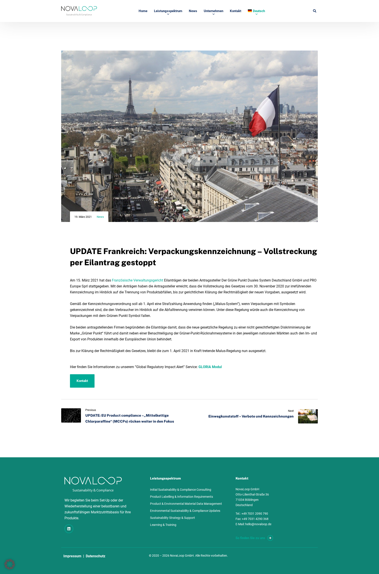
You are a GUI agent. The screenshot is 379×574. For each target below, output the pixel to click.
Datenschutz (95, 556)
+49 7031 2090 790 (254, 513)
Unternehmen (213, 11)
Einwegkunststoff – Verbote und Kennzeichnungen (251, 416)
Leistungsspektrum (168, 11)
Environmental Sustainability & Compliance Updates (185, 510)
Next (291, 410)
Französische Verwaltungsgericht (137, 280)
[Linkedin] (68, 528)
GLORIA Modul (210, 367)
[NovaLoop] (79, 11)
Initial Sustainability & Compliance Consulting (180, 489)
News (193, 11)
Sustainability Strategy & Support (172, 518)
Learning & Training (163, 525)
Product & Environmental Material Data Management (186, 503)
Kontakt (235, 11)
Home (143, 11)
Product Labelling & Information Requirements (181, 496)
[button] (9, 564)
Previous (90, 410)
